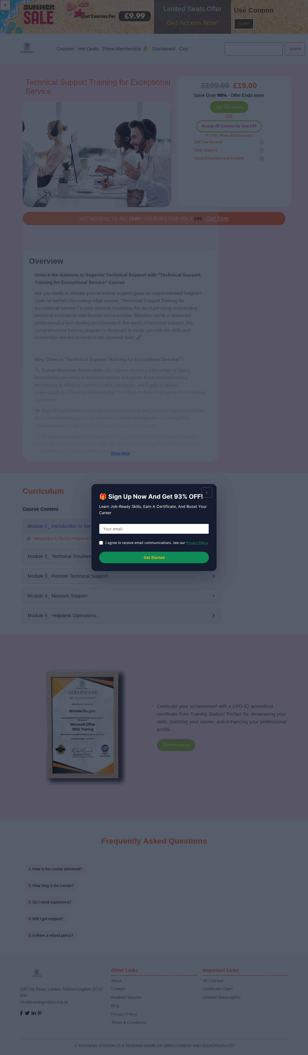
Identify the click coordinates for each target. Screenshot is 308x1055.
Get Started (154, 557)
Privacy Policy (196, 542)
